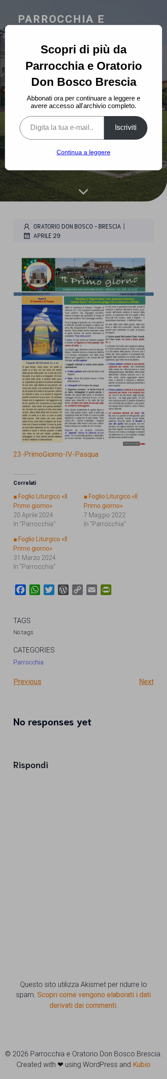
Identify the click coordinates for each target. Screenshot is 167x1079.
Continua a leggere (83, 152)
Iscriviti (126, 127)
